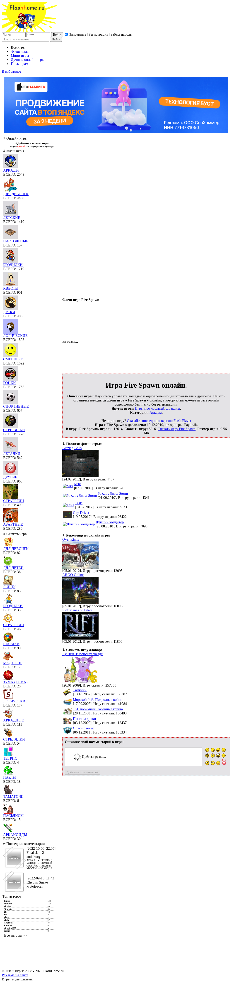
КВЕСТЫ (10, 288)
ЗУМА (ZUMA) (15, 682)
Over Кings (70, 539)
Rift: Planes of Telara (77, 610)
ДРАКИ (9, 312)
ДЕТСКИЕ (11, 217)
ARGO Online (73, 575)
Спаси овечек (83, 728)
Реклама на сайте (15, 975)
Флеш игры (20, 51)
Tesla (78, 503)
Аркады (156, 412)
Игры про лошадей (149, 408)
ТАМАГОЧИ (13, 796)
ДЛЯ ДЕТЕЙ (13, 568)
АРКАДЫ (11, 170)
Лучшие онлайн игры (27, 60)
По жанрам (19, 64)
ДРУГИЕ (10, 477)
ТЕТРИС (10, 758)
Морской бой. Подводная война (97, 700)
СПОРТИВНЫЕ (16, 406)
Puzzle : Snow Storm (113, 493)
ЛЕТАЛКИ (11, 453)
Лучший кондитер (110, 522)
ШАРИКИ (11, 644)
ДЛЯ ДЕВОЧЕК (16, 194)
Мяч (77, 484)
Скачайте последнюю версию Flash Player (159, 421)
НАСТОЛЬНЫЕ (15, 241)
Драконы (173, 408)
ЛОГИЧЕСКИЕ (15, 335)
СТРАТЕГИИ (13, 501)
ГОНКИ (9, 383)
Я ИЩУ (9, 587)
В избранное (11, 71)
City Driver (81, 512)
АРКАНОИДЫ (15, 835)
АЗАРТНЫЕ (13, 524)
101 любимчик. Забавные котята (98, 709)
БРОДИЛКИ (13, 265)
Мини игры (20, 55)
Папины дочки (84, 719)
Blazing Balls (72, 448)
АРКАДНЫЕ (13, 720)
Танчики (80, 690)
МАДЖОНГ (12, 663)
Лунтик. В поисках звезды (82, 654)
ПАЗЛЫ (9, 777)
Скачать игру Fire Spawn (177, 429)
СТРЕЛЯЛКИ (14, 430)
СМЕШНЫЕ (13, 359)
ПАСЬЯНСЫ (13, 815)
